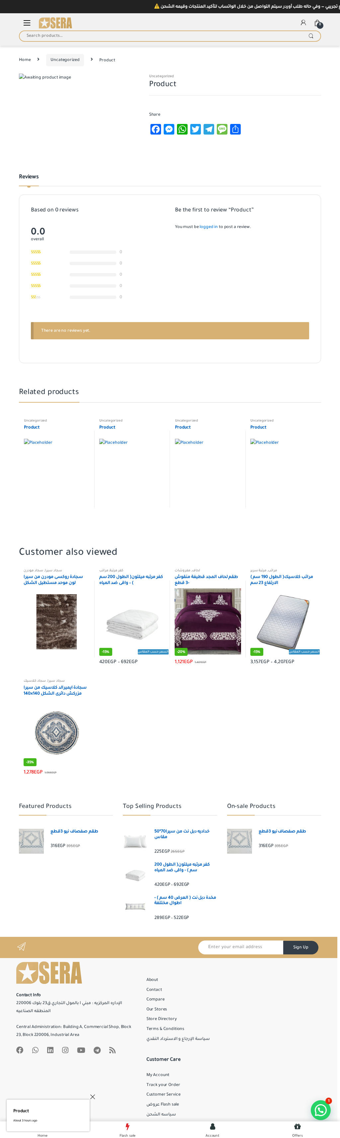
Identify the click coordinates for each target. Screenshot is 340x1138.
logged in (209, 227)
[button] (321, 1110)
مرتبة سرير (258, 570)
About (152, 980)
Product (21, 1111)
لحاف (196, 570)
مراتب (103, 570)
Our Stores (156, 1009)
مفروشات (182, 570)
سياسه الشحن (161, 1114)
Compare (155, 999)
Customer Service (163, 1094)
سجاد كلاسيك (35, 681)
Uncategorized (64, 60)
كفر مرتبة (116, 570)
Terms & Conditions (165, 1029)
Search (310, 36)
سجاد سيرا (53, 570)
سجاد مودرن (33, 570)
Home (25, 60)
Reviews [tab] (29, 177)
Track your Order (163, 1085)
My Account (158, 1075)
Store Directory (161, 1019)
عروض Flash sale (162, 1104)
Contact (154, 990)
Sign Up (300, 947)
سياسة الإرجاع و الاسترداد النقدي (178, 1039)
